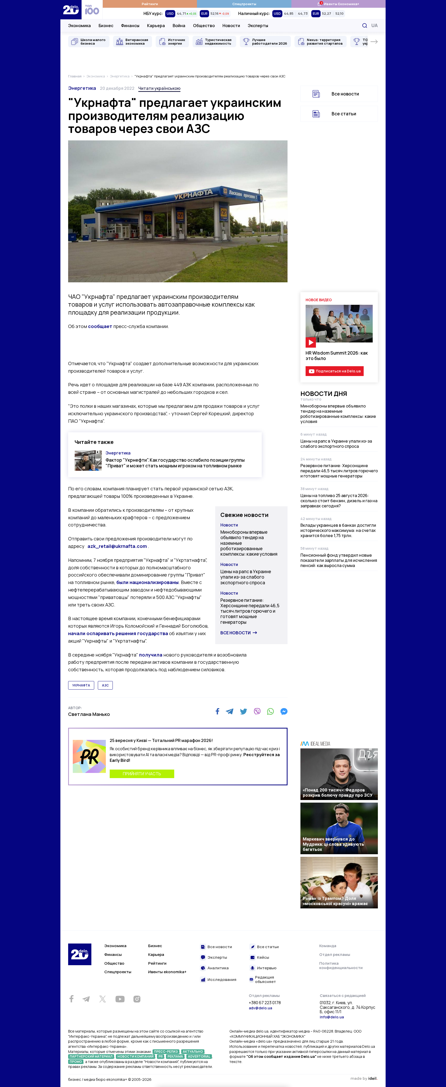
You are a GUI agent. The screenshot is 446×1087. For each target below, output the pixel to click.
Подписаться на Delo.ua (338, 371)
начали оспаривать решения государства (118, 633)
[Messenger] (284, 711)
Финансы (130, 25)
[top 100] (92, 9)
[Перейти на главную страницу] (71, 9)
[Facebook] (217, 711)
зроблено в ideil (364, 1079)
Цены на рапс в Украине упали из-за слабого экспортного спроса (245, 577)
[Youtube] (119, 999)
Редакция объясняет (265, 979)
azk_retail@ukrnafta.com (117, 546)
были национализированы (147, 582)
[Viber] (257, 711)
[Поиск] (365, 25)
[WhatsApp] (270, 711)
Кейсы (263, 957)
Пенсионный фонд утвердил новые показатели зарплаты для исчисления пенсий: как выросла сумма (338, 560)
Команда (327, 945)
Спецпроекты (244, 4)
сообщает (100, 326)
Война (179, 25)
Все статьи (344, 114)
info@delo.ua (332, 1017)
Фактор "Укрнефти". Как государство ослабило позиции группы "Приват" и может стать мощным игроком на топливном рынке (175, 462)
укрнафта (81, 685)
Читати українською (159, 88)
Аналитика (218, 968)
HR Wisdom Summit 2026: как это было (337, 355)
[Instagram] (137, 999)
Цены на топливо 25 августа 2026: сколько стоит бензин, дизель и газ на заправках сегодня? (338, 501)
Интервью (266, 968)
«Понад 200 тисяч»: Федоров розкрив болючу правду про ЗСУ (338, 792)
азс (105, 685)
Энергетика (82, 88)
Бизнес (106, 25)
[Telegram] (229, 711)
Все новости (235, 633)
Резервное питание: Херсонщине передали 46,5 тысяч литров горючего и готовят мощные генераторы (249, 611)
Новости (231, 25)
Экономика (79, 25)
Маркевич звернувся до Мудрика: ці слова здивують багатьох (333, 844)
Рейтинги (150, 4)
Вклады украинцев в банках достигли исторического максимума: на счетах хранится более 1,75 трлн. (338, 530)
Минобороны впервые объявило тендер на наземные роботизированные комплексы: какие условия (248, 543)
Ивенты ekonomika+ (167, 971)
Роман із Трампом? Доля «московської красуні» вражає (335, 901)
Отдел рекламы (334, 954)
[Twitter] (243, 711)
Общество (204, 25)
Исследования (222, 980)
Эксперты (258, 25)
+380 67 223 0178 (265, 1003)
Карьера (156, 25)
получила (150, 655)
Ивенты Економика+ (338, 3)
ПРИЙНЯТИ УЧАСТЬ (142, 774)
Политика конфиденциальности (341, 966)
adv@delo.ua (260, 1008)
